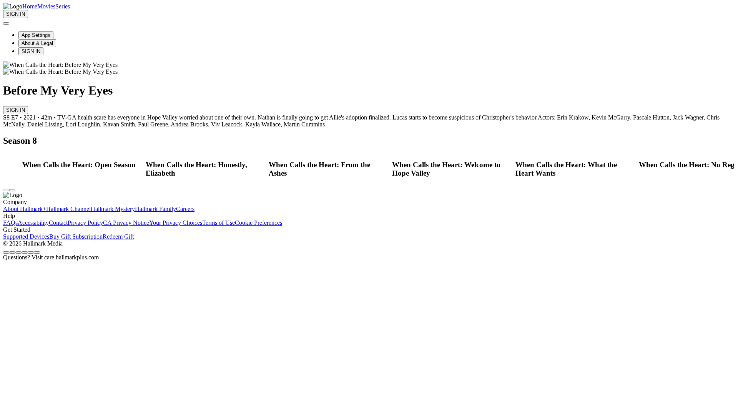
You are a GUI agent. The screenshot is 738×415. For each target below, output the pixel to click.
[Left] (6, 190)
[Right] (12, 190)
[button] (81, 165)
